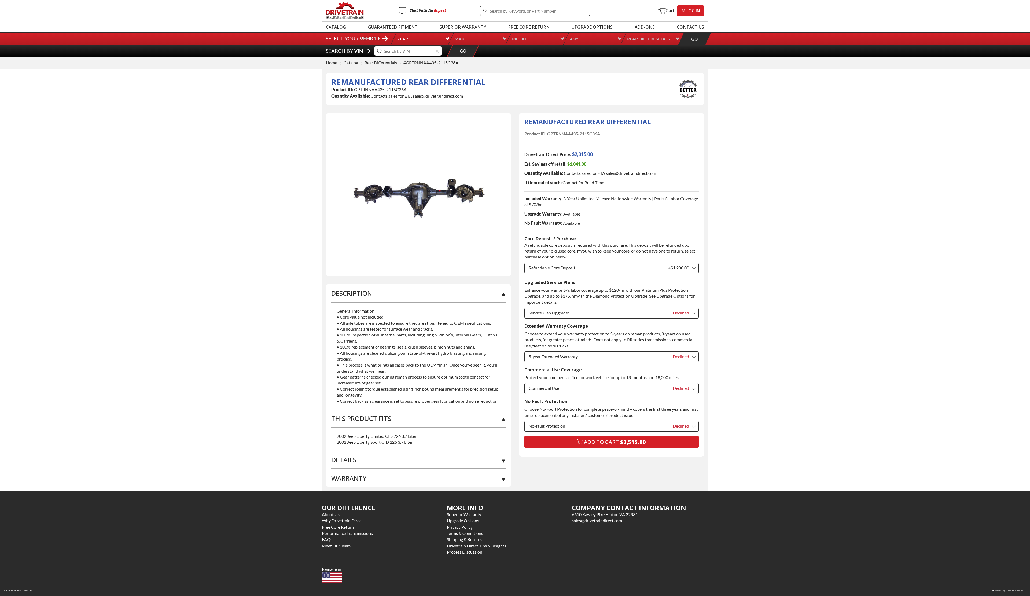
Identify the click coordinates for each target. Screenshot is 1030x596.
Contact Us (690, 27)
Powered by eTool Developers (1008, 590)
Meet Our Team (336, 545)
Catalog (336, 27)
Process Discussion (464, 551)
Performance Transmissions (347, 533)
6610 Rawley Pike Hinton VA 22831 (605, 514)
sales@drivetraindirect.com (597, 520)
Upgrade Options (592, 27)
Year (402, 38)
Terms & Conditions (465, 533)
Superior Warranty (463, 27)
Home (331, 63)
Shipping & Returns (464, 539)
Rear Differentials (648, 38)
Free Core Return (529, 27)
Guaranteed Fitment (393, 27)
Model (519, 38)
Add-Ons (645, 27)
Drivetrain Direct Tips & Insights (476, 545)
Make (461, 38)
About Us (331, 514)
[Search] (485, 11)
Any (574, 38)
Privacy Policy (460, 527)
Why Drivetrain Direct (342, 520)
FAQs (327, 539)
